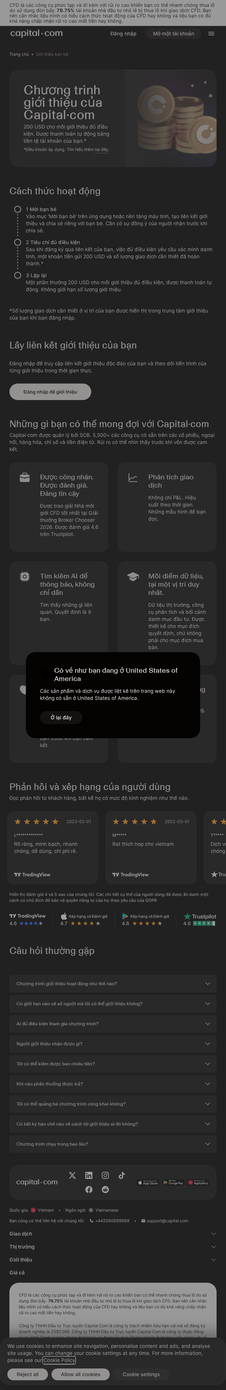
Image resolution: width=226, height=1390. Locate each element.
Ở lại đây (61, 718)
